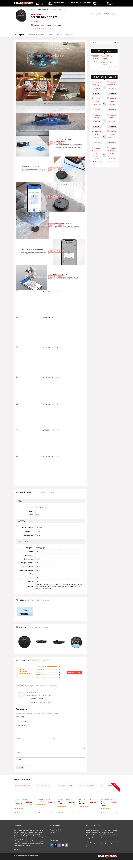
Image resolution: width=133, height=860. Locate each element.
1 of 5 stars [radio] (26, 716)
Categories (40, 4)
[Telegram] (66, 845)
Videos (50, 35)
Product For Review (56, 830)
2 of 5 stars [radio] (27, 716)
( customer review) (47, 28)
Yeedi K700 (40, 802)
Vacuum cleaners (43, 9)
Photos (58, 35)
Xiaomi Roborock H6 (18, 804)
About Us (17, 849)
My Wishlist (110, 3)
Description (19, 35)
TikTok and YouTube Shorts (56, 3)
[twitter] (55, 845)
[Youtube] (62, 845)
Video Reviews (96, 3)
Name (18, 752)
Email (18, 760)
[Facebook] (51, 845)
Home (33, 9)
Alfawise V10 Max (61, 803)
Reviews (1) (69, 35)
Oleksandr (36, 25)
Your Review (21, 722)
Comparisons (85, 2)
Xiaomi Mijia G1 (82, 803)
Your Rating (20, 717)
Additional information (36, 35)
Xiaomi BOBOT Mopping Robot (104, 805)
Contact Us (53, 832)
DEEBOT (60, 25)
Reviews (74, 2)
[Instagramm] (59, 845)
